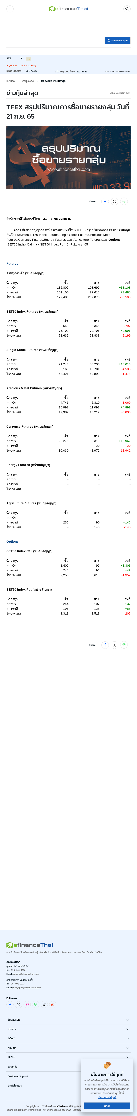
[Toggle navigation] (10, 8)
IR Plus (11, 1057)
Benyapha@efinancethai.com (27, 987)
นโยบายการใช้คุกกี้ (107, 1097)
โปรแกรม (12, 1029)
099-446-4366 (18, 970)
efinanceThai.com (58, 1106)
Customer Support (18, 1076)
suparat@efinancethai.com (26, 974)
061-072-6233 (17, 983)
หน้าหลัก (10, 81)
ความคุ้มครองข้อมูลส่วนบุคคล (57, 1110)
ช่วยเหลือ (12, 1067)
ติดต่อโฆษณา (15, 1086)
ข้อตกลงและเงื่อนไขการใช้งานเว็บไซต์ (24, 1110)
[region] (68, 25)
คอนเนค (12, 1048)
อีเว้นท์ (11, 1038)
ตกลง (107, 1106)
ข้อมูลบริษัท (14, 1020)
